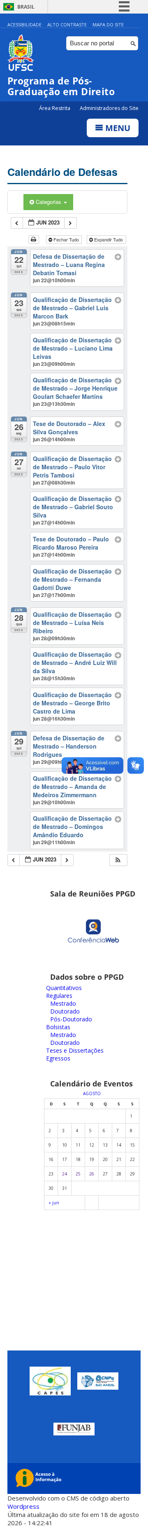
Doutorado (65, 1011)
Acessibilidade (24, 24)
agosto (92, 1093)
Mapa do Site (108, 24)
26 (91, 1174)
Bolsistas (58, 1027)
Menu (116, 127)
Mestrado (63, 1003)
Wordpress (23, 1506)
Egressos (58, 1058)
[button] (118, 860)
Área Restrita (55, 108)
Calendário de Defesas (62, 171)
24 (64, 1174)
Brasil (26, 6)
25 (78, 1174)
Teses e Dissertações (75, 1050)
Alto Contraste (67, 24)
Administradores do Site (109, 108)
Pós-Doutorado (71, 1019)
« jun (54, 1203)
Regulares (59, 996)
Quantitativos (64, 988)
